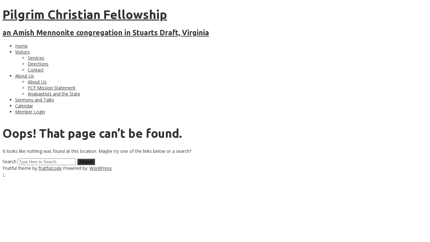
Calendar (24, 106)
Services (36, 58)
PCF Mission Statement (52, 88)
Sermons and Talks (34, 100)
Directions (38, 64)
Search (9, 161)
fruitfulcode (50, 168)
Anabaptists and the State (54, 94)
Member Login (30, 112)
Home (21, 46)
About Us (24, 76)
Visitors (22, 52)
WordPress (100, 168)
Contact (36, 70)
